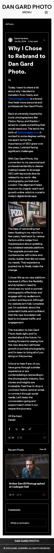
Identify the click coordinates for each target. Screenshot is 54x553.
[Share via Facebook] (9, 429)
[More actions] (44, 40)
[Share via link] (30, 429)
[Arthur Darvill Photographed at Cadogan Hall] (27, 467)
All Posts (10, 24)
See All (43, 449)
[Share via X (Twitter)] (16, 429)
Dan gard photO (27, 6)
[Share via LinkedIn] (23, 429)
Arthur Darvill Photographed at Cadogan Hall (27, 485)
